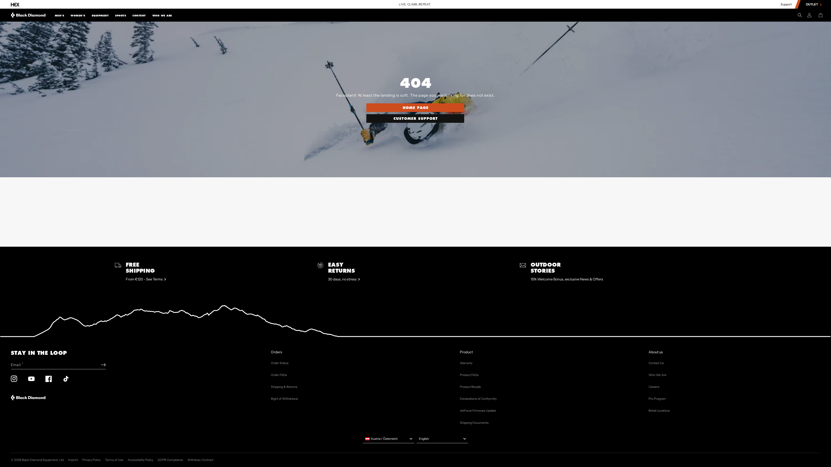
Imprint (73, 460)
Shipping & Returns (284, 387)
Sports (120, 15)
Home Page (415, 107)
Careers (654, 387)
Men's (59, 15)
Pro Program (657, 399)
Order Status (279, 363)
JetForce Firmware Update (478, 411)
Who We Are (162, 15)
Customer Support (415, 118)
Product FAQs (469, 375)
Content (139, 15)
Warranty (466, 363)
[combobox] (388, 439)
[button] (60, 15)
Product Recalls (470, 387)
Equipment (100, 15)
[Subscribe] (103, 364)
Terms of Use (114, 460)
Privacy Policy (91, 460)
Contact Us (656, 363)
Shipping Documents (474, 423)
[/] (28, 15)
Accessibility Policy (140, 460)
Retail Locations (659, 411)
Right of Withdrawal (284, 399)
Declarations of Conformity (478, 399)
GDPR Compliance (170, 460)
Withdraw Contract (200, 460)
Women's (78, 15)
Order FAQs (279, 375)
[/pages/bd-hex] (15, 4)
